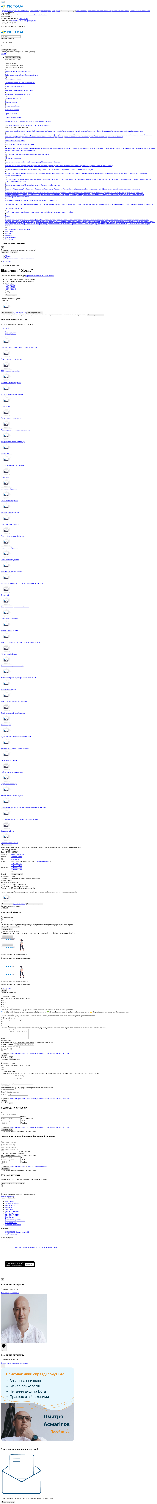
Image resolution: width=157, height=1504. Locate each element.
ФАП (7, 212)
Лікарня (17, 173)
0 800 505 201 (23, 19)
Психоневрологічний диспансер (17, 197)
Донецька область (31, 75)
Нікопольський (16, 857)
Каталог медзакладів (68, 11)
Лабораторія (9, 173)
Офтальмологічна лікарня (130, 189)
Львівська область (25, 94)
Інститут (8, 166)
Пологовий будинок (72, 193)
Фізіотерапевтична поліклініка (40, 212)
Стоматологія (148, 204)
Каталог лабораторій (121, 11)
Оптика (72, 189)
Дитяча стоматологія (13, 150)
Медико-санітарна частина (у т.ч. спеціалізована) (36, 179)
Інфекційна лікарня (19, 166)
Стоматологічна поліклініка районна (111, 204)
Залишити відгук (7, 929)
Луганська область (12, 94)
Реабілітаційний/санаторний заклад (18, 200)
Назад (4, 1055)
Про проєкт (18, 11)
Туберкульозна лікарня (13, 208)
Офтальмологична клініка (111, 189)
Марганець (15, 859)
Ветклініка (9, 141)
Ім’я (22, 1157)
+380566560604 (10, 287)
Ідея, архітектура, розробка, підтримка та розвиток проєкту (36, 1247)
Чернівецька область (26, 125)
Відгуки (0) (5, 927)
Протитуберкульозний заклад (16, 195)
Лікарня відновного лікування (32, 173)
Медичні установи (12, 1203)
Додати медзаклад (7, 11)
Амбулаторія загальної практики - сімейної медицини (51, 131)
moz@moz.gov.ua (30, 21)
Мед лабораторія (11, 179)
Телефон (24, 1123)
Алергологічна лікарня (13, 131)
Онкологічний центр (61, 189)
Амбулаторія (27, 131)
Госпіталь (8, 144)
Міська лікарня (134, 179)
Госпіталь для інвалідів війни (23, 144)
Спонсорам (9, 1209)
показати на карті (43, 861)
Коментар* (5, 1038)
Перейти (4, 328)
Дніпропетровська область (15, 75)
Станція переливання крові (49, 204)
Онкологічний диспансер (44, 189)
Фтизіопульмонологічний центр (64, 212)
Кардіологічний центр (33, 170)
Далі (11, 1057)
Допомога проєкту (12, 1211)
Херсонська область (27, 121)
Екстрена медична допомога (15, 154)
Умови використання (17, 1053)
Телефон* (4, 1049)
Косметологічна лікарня (84, 170)
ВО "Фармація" (19, 141)
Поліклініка (46, 193)
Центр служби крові (111, 224)
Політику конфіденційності (36, 1053)
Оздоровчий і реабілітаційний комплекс (20, 189)
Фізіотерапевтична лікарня (19, 212)
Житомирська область (13, 79)
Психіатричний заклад (98, 195)
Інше (70, 166)
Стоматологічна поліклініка (87, 204)
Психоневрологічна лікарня (133, 195)
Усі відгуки (56, 11)
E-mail (23, 1121)
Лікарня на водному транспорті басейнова (58, 173)
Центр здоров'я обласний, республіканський (63, 222)
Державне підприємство (14, 148)
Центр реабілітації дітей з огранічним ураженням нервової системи (59, 224)
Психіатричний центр (115, 195)
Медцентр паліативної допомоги (116, 179)
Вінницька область (12, 71)
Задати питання (19, 1183)
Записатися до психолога (10, 1293)
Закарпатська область (13, 83)
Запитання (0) (15, 927)
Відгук (4, 990)
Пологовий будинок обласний (91, 193)
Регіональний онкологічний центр (43, 200)
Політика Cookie (11, 1223)
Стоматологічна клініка (68, 204)
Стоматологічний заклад (134, 204)
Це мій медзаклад (19, 312)
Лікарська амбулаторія (103, 173)
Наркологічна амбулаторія (14, 185)
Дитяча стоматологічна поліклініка (142, 148)
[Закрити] (2, 247)
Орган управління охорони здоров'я (88, 189)
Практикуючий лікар (111, 193)
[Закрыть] (2, 1185)
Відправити (5, 1168)
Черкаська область (12, 125)
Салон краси (10, 204)
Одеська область (11, 102)
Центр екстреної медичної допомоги (76, 220)
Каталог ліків (145, 11)
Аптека (140, 131)
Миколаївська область (13, 98)
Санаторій (19, 204)
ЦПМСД (8, 226)
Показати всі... (6, 845)
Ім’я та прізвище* (7, 1044)
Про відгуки (9, 1217)
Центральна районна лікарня (139, 224)
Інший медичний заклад (104, 166)
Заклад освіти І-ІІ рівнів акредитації (28, 162)
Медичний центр (97, 179)
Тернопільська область (13, 117)
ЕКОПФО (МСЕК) (12, 1215)
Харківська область (12, 121)
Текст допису (25, 1151)
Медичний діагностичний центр (66, 179)
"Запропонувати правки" (95, 315)
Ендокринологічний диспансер (37, 154)
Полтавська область (12, 106)
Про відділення (10, 334)
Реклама (26, 11)
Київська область (11, 90)
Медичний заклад (84, 179)
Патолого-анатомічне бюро (15, 193)
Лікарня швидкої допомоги (84, 173)
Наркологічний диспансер (50, 185)
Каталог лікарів (108, 11)
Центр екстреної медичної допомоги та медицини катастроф (112, 220)
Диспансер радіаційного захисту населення (87, 148)
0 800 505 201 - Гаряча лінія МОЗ (17, 1232)
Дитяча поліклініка (122, 148)
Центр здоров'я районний (89, 222)
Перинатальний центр (33, 193)
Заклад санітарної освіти (51, 162)
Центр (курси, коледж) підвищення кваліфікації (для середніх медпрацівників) (34, 220)
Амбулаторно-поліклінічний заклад (124, 131)
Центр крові (104, 222)
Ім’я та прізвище (27, 1118)
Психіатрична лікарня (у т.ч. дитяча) (56, 195)
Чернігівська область (41, 125)
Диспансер (67, 148)
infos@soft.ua (42, 15)
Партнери (8, 1207)
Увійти (3, 54)
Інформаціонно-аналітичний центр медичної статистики (47, 166)
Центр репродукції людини (94, 224)
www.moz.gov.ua (17, 21)
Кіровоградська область (26, 90)
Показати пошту (11, 295)
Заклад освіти (10, 162)
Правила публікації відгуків (58, 1053)
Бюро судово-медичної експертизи (65, 137)
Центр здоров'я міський (38, 222)
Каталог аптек (135, 11)
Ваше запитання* (7, 1084)
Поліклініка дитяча (58, 193)
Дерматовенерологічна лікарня (34, 148)
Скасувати (5, 252)
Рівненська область (12, 110)
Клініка (45, 170)
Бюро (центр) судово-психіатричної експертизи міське (32, 137)
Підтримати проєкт (44, 11)
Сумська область (11, 114)
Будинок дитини (98, 135)
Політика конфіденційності (15, 1221)
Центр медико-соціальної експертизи (122, 222)
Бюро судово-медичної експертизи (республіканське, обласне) (100, 137)
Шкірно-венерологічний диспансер (18, 229)
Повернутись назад (8, 1502)
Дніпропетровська (17, 854)
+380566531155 (10, 289)
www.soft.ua (33, 15)
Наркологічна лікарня (32, 185)
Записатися (24, 1363)
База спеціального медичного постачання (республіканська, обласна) (49, 135)
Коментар (23, 1116)
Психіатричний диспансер (80, 195)
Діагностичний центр (28, 150)
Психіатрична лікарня (35, 195)
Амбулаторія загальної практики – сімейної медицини (91, 131)
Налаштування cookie (13, 1225)
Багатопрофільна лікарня (14, 135)
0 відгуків (7, 261)
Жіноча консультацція (13, 158)
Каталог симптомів (95, 11)
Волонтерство (10, 1205)
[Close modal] (2, 1112)
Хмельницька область (43, 121)
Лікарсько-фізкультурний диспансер (124, 173)
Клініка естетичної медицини (59, 170)
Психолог (33, 11)
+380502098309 (10, 285)
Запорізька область (28, 83)
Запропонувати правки (34, 312)
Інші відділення (10, 332)
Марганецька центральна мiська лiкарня (39, 276)
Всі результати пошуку (9, 50)
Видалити (14, 252)
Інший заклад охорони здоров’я (83, 166)
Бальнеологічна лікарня (83, 135)
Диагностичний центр (54, 148)
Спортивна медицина (31, 204)
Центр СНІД (124, 224)
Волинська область (26, 71)
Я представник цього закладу (13, 1153)
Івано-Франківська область (15, 87)
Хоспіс (7, 216)
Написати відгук (7, 312)
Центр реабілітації (27, 224)
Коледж (73, 170)
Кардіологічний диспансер (15, 170)
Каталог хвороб (81, 11)
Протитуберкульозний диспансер (131, 193)
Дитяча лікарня (109, 148)
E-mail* (3, 1047)
